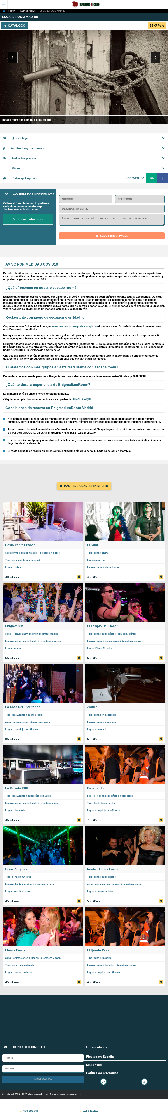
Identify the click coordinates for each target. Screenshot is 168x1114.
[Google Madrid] (104, 1081)
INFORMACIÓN (43, 1079)
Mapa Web (94, 1064)
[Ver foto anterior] (13, 57)
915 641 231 (90, 1110)
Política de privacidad (102, 1072)
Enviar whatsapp (30, 219)
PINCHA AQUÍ (82, 399)
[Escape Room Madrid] (5, 11)
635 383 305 (30, 1110)
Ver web (132, 178)
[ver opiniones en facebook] (162, 178)
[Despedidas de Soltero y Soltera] (88, 4)
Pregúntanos (143, 1085)
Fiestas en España (100, 1056)
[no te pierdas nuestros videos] (145, 1081)
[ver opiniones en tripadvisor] (151, 178)
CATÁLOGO (16, 25)
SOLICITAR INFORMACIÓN (114, 236)
